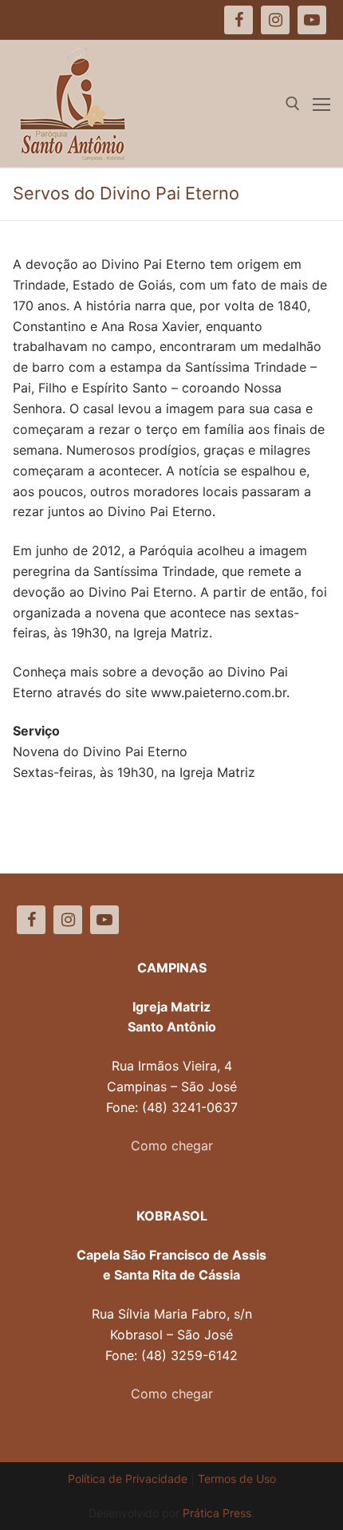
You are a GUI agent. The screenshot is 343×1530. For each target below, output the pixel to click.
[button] (309, 22)
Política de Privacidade (127, 1478)
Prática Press (217, 1513)
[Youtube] (104, 919)
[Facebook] (31, 919)
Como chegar (172, 1145)
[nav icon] (321, 103)
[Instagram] (67, 919)
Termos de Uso (237, 1478)
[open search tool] (293, 104)
